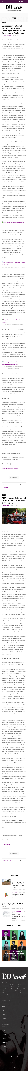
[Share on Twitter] (20, 484)
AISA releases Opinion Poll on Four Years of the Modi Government (14, 500)
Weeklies (4, 1042)
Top (14, 1067)
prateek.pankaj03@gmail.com (10, 468)
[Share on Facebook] (18, 484)
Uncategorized (16, 911)
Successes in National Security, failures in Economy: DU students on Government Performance (14, 29)
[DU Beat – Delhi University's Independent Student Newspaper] (14, 8)
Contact (4, 1010)
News (3, 22)
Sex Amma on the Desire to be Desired (18, 895)
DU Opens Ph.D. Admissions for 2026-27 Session (18, 916)
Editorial (4, 1038)
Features (14, 948)
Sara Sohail (6, 505)
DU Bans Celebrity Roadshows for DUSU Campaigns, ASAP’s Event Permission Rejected (12, 904)
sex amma (14, 892)
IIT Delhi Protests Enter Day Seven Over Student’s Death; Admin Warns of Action (19, 884)
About (3, 1006)
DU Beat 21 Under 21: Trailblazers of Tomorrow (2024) (14, 954)
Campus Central (6, 900)
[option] (14, 945)
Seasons (4, 1046)
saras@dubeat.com (7, 844)
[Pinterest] (22, 484)
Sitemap (4, 1018)
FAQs (3, 1014)
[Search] (25, 1)
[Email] (24, 484)
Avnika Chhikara (7, 35)
